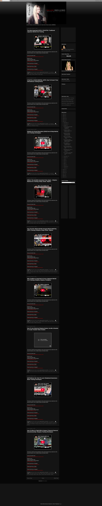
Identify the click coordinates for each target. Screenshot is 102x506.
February (65, 166)
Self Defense (29, 125)
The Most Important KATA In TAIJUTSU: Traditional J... (68, 127)
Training (56, 174)
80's (32, 270)
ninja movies (56, 270)
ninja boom (42, 270)
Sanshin (33, 74)
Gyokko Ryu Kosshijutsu (47, 73)
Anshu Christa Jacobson (33, 371)
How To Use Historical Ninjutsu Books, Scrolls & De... (68, 147)
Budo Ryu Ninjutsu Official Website (67, 99)
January (65, 167)
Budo (30, 321)
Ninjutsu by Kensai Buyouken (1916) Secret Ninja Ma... (67, 134)
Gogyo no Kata (36, 73)
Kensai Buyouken (34, 174)
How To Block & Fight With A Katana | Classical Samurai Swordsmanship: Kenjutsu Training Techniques (42, 431)
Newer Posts (29, 478)
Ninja (42, 174)
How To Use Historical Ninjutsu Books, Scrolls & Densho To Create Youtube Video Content (42, 329)
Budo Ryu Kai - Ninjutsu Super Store (68, 103)
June (65, 160)
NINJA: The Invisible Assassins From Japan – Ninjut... (68, 137)
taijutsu (41, 74)
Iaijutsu (42, 473)
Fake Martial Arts (32, 124)
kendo (47, 473)
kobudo (40, 321)
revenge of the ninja (42, 271)
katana (44, 473)
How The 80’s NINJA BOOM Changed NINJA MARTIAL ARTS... (68, 140)
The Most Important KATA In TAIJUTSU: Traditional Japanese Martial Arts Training (41, 31)
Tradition (35, 322)
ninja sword (29, 223)
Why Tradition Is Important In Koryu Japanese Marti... (67, 143)
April (65, 163)
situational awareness (48, 423)
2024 (64, 116)
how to (37, 473)
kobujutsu (42, 321)
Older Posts (56, 478)
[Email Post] (55, 72)
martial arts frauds (48, 124)
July (64, 159)
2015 (64, 176)
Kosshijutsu (55, 73)
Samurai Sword (44, 474)
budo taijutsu (32, 73)
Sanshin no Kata (37, 74)
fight (35, 473)
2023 (64, 118)
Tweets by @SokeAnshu (66, 80)
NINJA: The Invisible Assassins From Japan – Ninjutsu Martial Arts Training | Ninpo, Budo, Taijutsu (42, 180)
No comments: (51, 72)
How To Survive (40, 422)
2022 (64, 119)
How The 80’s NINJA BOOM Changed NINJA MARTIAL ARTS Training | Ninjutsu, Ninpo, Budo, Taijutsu (42, 229)
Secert (49, 174)
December (66, 122)
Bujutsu (37, 321)
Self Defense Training (35, 125)
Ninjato (32, 223)
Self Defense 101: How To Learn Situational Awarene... (68, 150)
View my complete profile (66, 50)
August (65, 157)
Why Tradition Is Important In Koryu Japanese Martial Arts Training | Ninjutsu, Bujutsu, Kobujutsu (41, 279)
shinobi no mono (50, 271)
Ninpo (47, 174)
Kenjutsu (49, 473)
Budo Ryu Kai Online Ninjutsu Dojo (67, 101)
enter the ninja (36, 270)
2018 (64, 172)
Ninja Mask (51, 270)
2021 (64, 121)
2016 (64, 175)
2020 (64, 169)
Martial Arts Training (54, 124)
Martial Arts (43, 124)
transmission (39, 322)
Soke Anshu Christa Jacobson (68, 49)
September (66, 156)
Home (43, 478)
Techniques (52, 174)
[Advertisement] (70, 34)
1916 (30, 174)
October (65, 125)
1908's (31, 270)
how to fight (36, 422)
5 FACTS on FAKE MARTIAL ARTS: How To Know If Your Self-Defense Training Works (42, 80)
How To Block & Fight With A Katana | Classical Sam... (68, 153)
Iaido (39, 473)
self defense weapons (41, 423)
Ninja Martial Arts (46, 270)
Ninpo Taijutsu (29, 74)
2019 (64, 171)
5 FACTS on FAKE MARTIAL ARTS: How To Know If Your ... (68, 131)
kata (52, 73)
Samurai (40, 474)
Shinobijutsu (55, 271)
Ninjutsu (44, 174)
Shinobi (46, 271)
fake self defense (38, 124)
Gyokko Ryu (41, 73)
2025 (64, 115)
